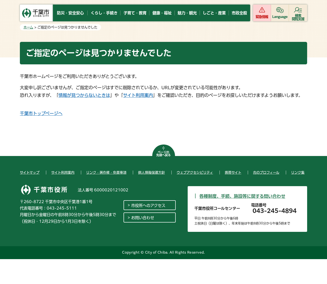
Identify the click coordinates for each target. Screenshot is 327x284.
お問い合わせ (142, 218)
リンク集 (297, 172)
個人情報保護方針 (151, 172)
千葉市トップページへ (41, 113)
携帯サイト (233, 172)
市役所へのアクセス (148, 205)
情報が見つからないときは (84, 95)
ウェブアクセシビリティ (195, 172)
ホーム (28, 27)
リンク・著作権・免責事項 (106, 172)
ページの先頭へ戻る (163, 153)
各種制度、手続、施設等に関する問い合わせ (242, 196)
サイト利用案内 (138, 95)
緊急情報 (262, 16)
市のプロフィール (266, 172)
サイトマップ (29, 172)
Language (280, 16)
